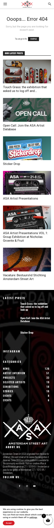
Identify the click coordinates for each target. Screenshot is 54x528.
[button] (5, 4)
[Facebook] (19, 486)
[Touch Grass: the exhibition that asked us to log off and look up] (27, 71)
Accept (9, 523)
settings (33, 517)
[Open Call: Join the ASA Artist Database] (27, 110)
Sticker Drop (11, 164)
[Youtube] (34, 486)
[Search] (50, 4)
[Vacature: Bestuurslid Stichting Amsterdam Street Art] (27, 259)
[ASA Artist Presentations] (27, 183)
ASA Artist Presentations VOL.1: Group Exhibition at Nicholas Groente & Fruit (25, 236)
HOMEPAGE (33, 39)
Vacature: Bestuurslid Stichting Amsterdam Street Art (24, 277)
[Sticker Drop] (27, 148)
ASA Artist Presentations (20, 198)
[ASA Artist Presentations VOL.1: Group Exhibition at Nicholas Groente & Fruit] (27, 217)
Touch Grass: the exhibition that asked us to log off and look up (34, 307)
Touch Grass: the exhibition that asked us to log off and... (25, 89)
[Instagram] (27, 486)
